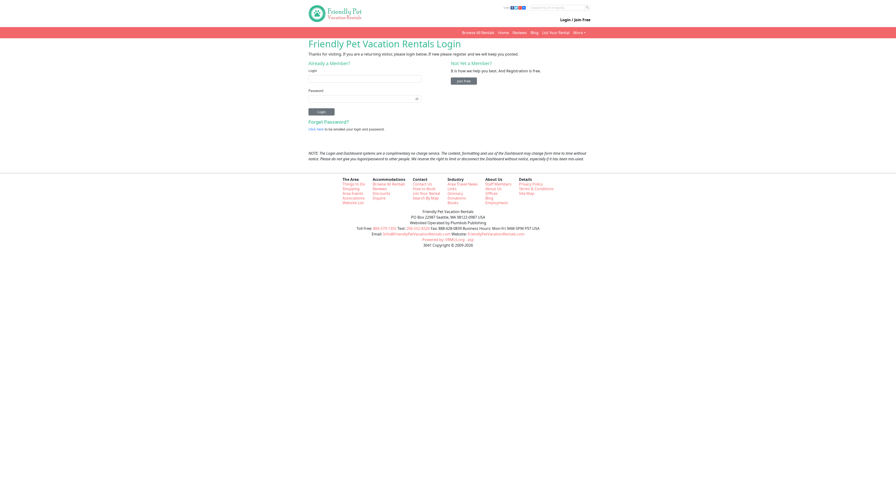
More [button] (578, 32)
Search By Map (426, 198)
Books (453, 202)
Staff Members (498, 184)
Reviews (520, 32)
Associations (354, 198)
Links (452, 188)
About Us (493, 188)
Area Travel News (463, 184)
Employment (496, 202)
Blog (535, 32)
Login (312, 71)
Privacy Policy (531, 184)
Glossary (455, 193)
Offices (491, 193)
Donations (457, 198)
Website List (353, 202)
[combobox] (557, 7)
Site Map (526, 193)
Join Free (464, 81)
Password (315, 91)
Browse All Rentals (478, 32)
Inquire (379, 198)
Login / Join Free (575, 19)
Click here (316, 129)
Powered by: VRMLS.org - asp (448, 239)
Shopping (351, 188)
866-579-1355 (384, 228)
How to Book (424, 188)
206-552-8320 (418, 228)
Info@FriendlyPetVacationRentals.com (417, 234)
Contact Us (422, 184)
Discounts (381, 193)
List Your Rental (556, 32)
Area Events (353, 193)
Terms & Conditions (536, 188)
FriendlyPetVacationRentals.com (496, 234)
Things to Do (354, 184)
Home (503, 32)
